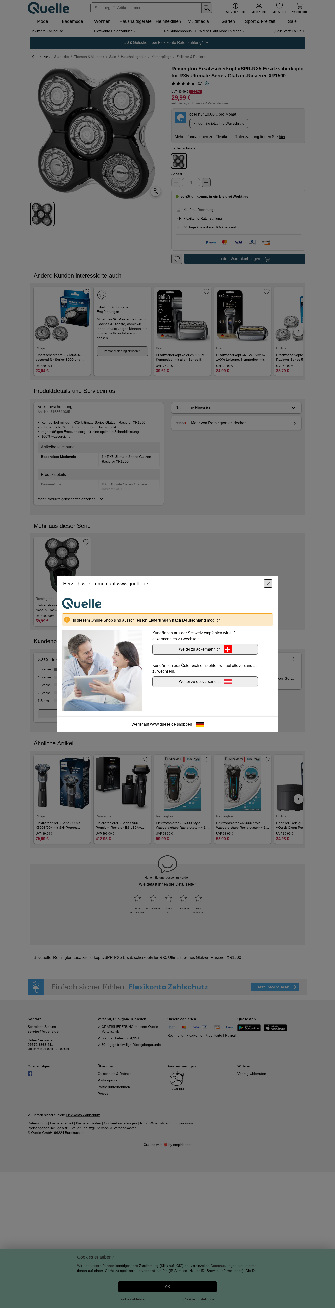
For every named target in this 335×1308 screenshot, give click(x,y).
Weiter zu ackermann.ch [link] (200, 649)
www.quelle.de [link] (163, 724)
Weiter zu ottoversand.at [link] (200, 682)
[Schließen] (268, 583)
